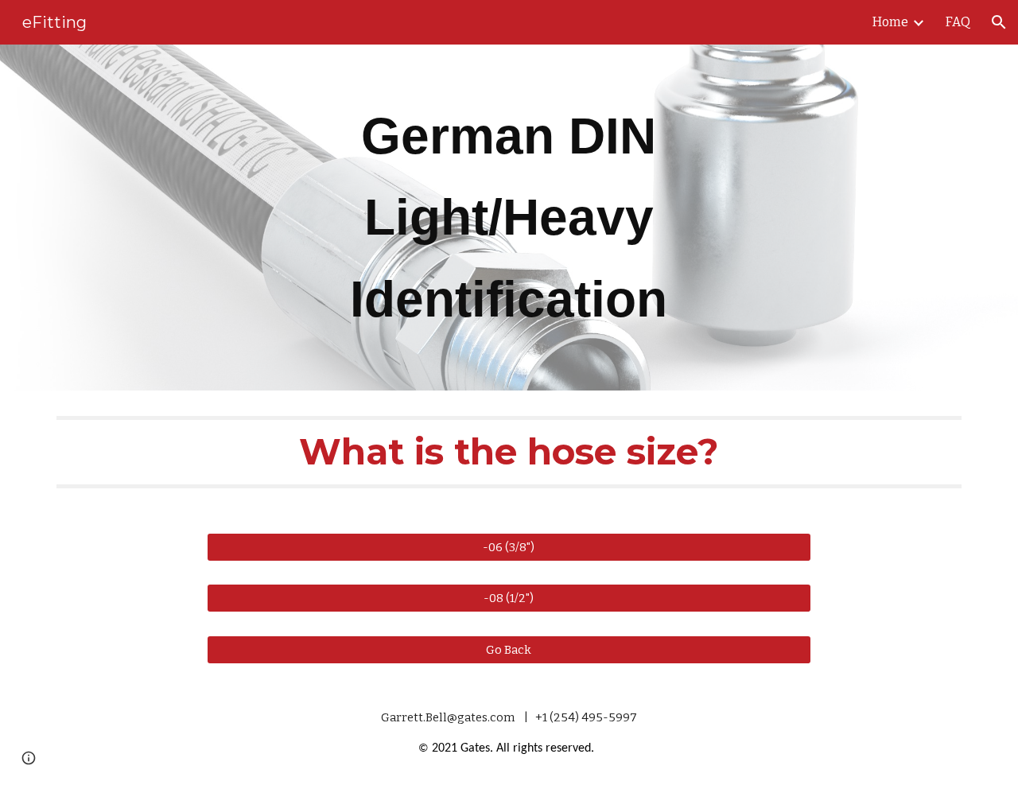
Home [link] (890, 21)
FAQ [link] (958, 21)
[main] (509, 217)
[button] (999, 22)
